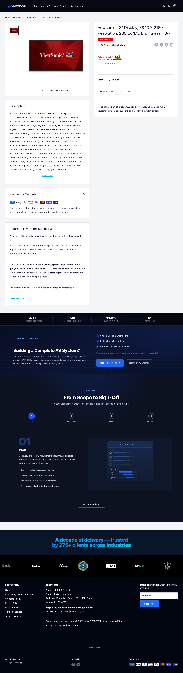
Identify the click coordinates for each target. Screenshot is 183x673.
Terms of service (13, 611)
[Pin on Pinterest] (161, 45)
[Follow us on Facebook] (73, 664)
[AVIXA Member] (94, 647)
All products (18, 17)
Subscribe (149, 603)
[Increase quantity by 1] (129, 91)
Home (7, 17)
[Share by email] (171, 45)
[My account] (169, 6)
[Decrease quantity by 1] (112, 91)
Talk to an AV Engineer (139, 363)
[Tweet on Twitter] (166, 45)
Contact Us (77, 6)
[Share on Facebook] (156, 45)
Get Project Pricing (108, 363)
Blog (7, 590)
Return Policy (12, 603)
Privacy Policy (12, 607)
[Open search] (164, 6)
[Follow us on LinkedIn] (78, 664)
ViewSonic (103, 45)
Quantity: (102, 91)
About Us (64, 6)
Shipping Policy (13, 598)
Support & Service (14, 616)
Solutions (39, 6)
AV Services (52, 6)
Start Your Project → (91, 504)
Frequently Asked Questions (19, 594)
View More (47, 175)
